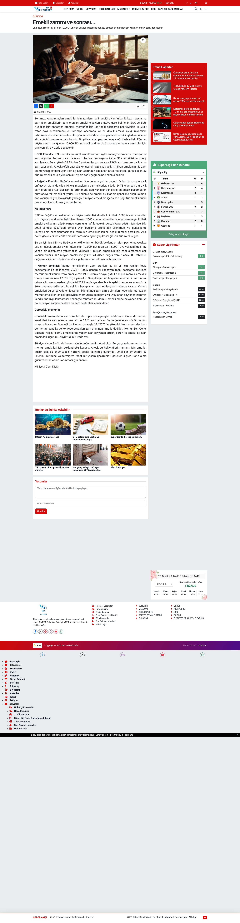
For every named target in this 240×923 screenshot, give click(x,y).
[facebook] (42, 654)
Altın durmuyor (118, 467)
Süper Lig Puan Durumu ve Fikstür (32, 718)
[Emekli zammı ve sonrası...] (90, 69)
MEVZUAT (91, 9)
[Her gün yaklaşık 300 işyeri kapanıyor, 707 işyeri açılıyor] (90, 454)
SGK (153, 9)
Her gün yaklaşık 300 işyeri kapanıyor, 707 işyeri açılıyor (87, 468)
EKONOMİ (143, 618)
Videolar (60, 3)
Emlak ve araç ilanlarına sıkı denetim (75, 917)
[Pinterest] (45, 631)
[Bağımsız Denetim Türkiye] (43, 8)
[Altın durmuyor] (128, 454)
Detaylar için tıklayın (178, 234)
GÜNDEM (38, 16)
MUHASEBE (123, 9)
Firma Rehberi (17, 679)
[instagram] (122, 654)
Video (12, 672)
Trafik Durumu (102, 612)
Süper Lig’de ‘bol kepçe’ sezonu (126, 437)
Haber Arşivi (101, 624)
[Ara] (196, 9)
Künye (12, 696)
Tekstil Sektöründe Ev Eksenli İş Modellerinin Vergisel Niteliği (164, 917)
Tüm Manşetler (103, 618)
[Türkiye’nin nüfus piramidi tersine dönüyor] (53, 454)
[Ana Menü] (205, 9)
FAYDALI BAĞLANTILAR (170, 9)
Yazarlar (74, 3)
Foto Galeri (43, 3)
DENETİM (69, 9)
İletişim (13, 700)
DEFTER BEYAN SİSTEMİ (150, 615)
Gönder (41, 511)
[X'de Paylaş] (41, 106)
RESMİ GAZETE (140, 9)
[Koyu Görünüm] (201, 9)
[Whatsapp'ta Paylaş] (46, 106)
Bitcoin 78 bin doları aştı (47, 437)
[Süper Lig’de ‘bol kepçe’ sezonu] (128, 424)
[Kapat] (238, 734)
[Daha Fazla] (51, 106)
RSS (39, 645)
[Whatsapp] (61, 631)
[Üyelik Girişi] (205, 3)
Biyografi (14, 689)
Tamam (129, 734)
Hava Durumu (102, 609)
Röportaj (14, 686)
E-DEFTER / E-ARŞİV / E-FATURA (189, 618)
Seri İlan (14, 682)
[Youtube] (55, 631)
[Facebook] (35, 631)
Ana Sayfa (14, 661)
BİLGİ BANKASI (107, 9)
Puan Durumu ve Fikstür (107, 615)
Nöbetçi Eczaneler (104, 606)
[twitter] (82, 654)
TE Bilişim (202, 645)
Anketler (14, 693)
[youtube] (162, 654)
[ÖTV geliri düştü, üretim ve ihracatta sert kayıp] (90, 424)
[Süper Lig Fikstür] (203, 244)
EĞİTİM (177, 615)
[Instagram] (50, 631)
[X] (40, 631)
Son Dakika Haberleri (105, 621)
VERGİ (80, 9)
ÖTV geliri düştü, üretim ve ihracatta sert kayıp (86, 438)
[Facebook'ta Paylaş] (36, 106)
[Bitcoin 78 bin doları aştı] (53, 424)
